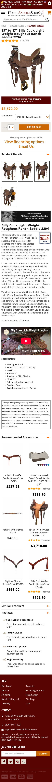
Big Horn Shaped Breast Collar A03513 (13, 583)
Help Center (32, 694)
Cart (28, 703)
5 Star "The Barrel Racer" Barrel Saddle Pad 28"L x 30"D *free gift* (39, 479)
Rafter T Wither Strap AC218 (13, 531)
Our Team (6, 686)
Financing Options (35, 690)
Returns (5, 690)
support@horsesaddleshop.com (21, 729)
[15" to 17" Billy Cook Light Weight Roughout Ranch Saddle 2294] (26, 95)
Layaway (5, 703)
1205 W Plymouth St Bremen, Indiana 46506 (20, 717)
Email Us (26, 146)
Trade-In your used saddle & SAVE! (23, 2)
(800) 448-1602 (13, 724)
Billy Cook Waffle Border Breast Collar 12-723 (13, 478)
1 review (24, 40)
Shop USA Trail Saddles (14, 4)
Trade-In (30, 686)
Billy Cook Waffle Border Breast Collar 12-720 (39, 584)
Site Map (30, 699)
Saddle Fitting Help (10, 699)
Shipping (5, 694)
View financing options (24, 141)
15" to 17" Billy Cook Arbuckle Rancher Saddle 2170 (39, 532)
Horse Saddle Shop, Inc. (26, 13)
